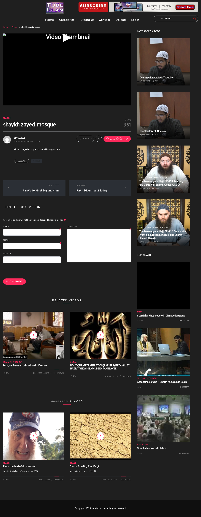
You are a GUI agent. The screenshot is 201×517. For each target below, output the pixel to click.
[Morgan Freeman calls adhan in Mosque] (33, 335)
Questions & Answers (147, 378)
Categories (66, 19)
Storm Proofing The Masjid (85, 466)
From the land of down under (19, 466)
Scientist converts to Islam (151, 448)
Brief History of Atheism (152, 131)
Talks (142, 74)
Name (32, 226)
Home (49, 19)
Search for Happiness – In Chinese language (161, 315)
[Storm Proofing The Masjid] (100, 436)
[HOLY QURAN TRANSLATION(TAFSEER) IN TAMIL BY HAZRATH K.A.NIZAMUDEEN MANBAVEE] (100, 335)
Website (7, 254)
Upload (121, 19)
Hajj (141, 177)
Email (32, 240)
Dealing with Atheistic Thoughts (156, 77)
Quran (73, 362)
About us (87, 19)
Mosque (36, 161)
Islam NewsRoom (12, 362)
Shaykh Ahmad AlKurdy (157, 177)
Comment (99, 226)
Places (14, 27)
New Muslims (143, 444)
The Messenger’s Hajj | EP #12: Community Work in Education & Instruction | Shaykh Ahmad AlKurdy (162, 235)
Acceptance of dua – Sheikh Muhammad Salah (162, 381)
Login (135, 19)
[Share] (99, 139)
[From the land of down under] (33, 436)
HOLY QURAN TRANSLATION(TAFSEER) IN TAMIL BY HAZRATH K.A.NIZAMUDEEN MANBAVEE (100, 367)
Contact (104, 19)
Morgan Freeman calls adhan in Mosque (25, 365)
